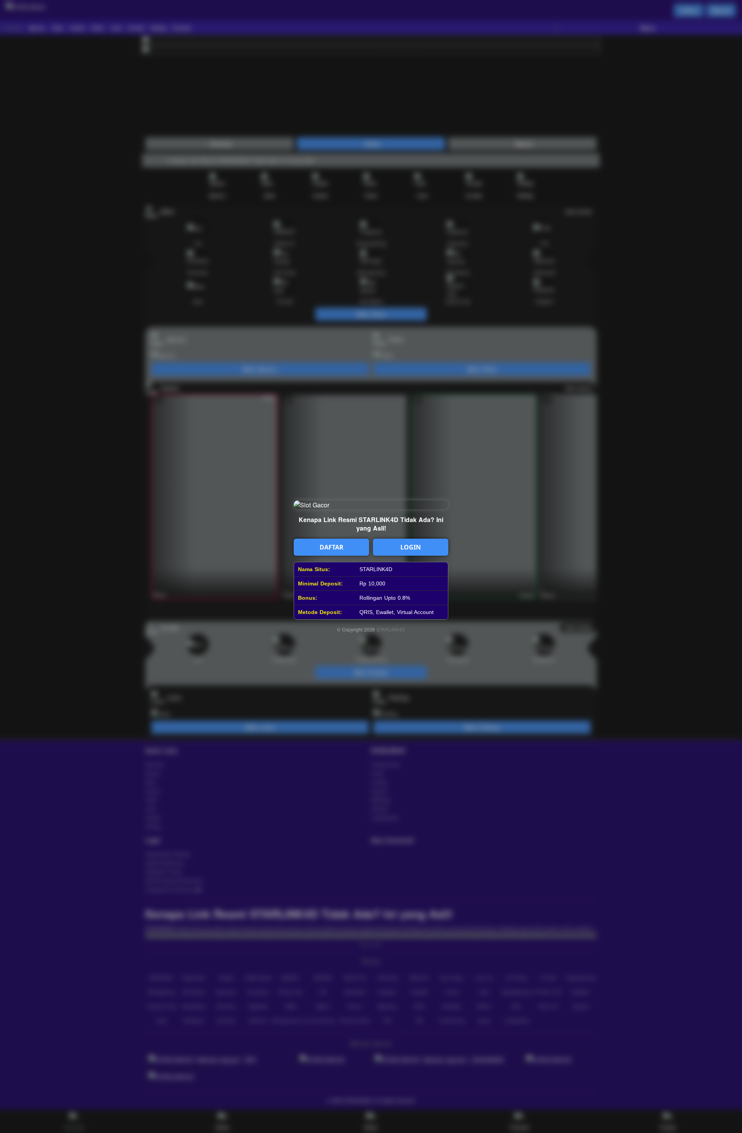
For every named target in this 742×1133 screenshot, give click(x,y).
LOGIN (410, 547)
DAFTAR (332, 547)
